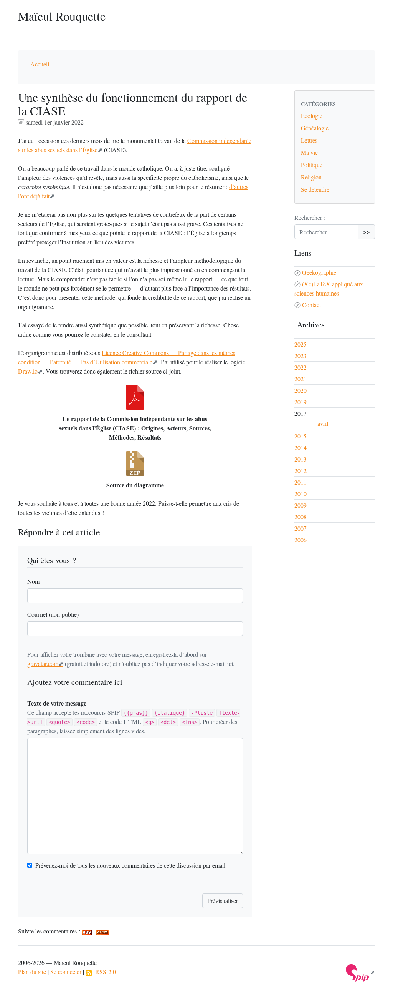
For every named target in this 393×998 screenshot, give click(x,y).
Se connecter (65, 972)
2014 (300, 447)
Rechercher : (309, 217)
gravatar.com (42, 663)
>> (366, 231)
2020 (300, 390)
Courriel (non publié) (53, 614)
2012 (300, 471)
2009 (300, 505)
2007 (300, 528)
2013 (300, 459)
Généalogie (315, 128)
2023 (300, 356)
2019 (300, 402)
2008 (300, 517)
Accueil (39, 64)
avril (322, 423)
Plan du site (32, 972)
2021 (300, 379)
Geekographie (319, 272)
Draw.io (28, 371)
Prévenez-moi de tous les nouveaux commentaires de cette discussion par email (130, 865)
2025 (300, 344)
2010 (300, 494)
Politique (311, 165)
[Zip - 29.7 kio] (135, 463)
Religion (311, 177)
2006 (300, 540)
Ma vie (309, 152)
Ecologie (311, 115)
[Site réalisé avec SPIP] (360, 972)
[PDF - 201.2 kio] (135, 397)
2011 (300, 482)
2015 (300, 436)
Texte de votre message (56, 703)
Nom (33, 581)
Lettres (309, 140)
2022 (300, 367)
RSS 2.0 (104, 972)
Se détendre (315, 189)
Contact (311, 305)
